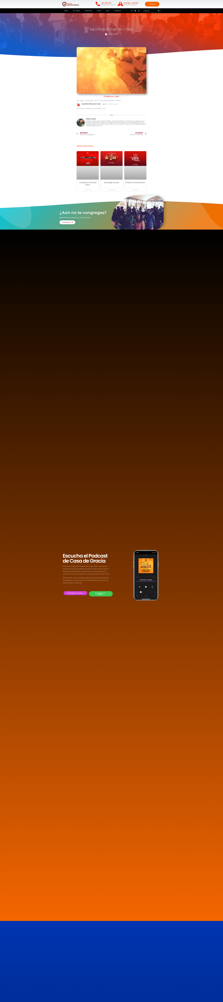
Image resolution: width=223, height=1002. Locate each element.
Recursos (117, 10)
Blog (107, 10)
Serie (117, 96)
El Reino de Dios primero (135, 183)
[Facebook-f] (131, 10)
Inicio (66, 10)
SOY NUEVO (76, 10)
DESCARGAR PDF (137, 105)
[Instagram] (139, 10)
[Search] (158, 10)
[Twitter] (135, 10)
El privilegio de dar (111, 183)
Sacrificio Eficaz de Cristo (91, 104)
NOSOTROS (88, 10)
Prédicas (110, 96)
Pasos (99, 10)
